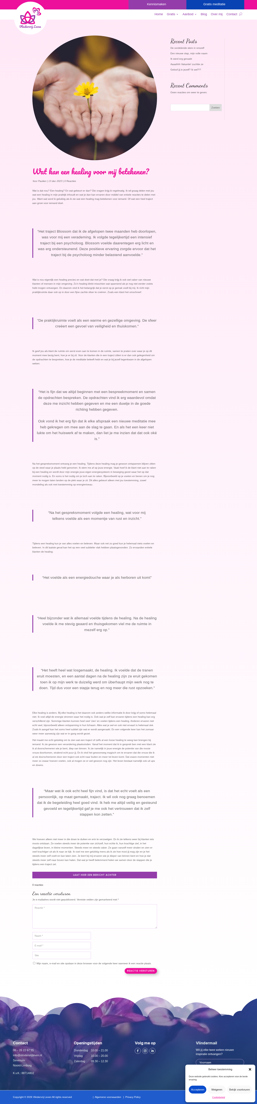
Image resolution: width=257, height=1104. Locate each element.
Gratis (171, 14)
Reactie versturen (141, 970)
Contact (231, 14)
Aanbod (188, 14)
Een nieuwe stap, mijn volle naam (189, 53)
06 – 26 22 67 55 (23, 1050)
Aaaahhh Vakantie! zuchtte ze (186, 64)
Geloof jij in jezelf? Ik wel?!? (185, 69)
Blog (204, 14)
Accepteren (197, 1089)
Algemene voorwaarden (107, 1097)
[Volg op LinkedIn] (152, 1051)
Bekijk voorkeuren (239, 1089)
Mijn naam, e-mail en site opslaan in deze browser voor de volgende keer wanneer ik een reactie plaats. (94, 963)
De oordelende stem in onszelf (187, 48)
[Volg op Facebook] (138, 1051)
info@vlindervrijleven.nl (27, 1055)
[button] (250, 1069)
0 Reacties (70, 181)
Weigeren (216, 1089)
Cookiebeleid (218, 1097)
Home (159, 14)
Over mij (217, 14)
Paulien (42, 181)
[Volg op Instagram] (145, 1051)
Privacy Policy (132, 1097)
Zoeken (215, 107)
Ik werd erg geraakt (181, 58)
